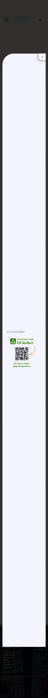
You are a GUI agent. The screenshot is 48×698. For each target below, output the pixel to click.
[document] (24, 349)
